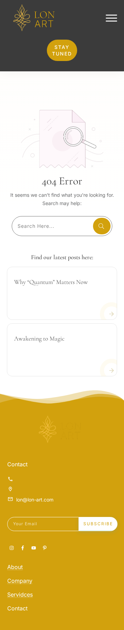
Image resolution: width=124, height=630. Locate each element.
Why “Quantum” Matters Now (51, 282)
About (15, 566)
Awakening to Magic (39, 338)
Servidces (20, 594)
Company (19, 580)
